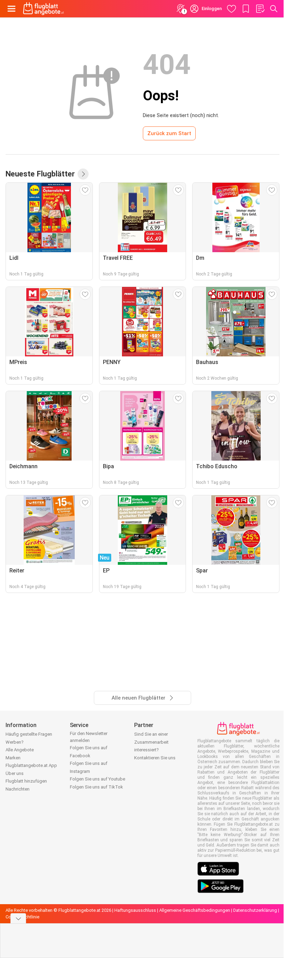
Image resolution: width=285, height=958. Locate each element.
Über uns (15, 773)
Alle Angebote (20, 749)
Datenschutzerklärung (255, 910)
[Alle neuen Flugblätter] (83, 174)
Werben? (15, 742)
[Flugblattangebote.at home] (43, 8)
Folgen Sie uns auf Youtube (97, 779)
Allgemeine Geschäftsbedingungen (194, 910)
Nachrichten (18, 789)
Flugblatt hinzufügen (26, 781)
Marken (13, 757)
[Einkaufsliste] (260, 8)
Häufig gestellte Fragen (29, 734)
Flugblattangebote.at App (31, 765)
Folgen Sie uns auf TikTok (96, 787)
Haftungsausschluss (135, 910)
